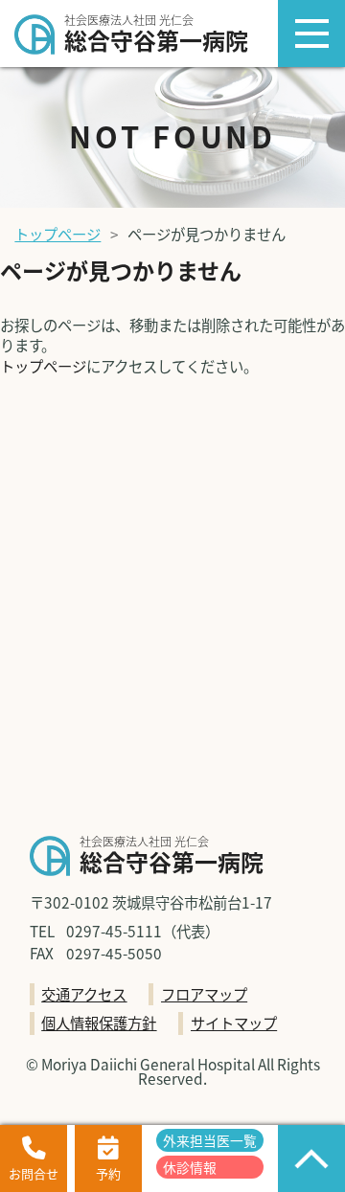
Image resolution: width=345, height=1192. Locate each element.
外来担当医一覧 (210, 1140)
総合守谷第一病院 (156, 35)
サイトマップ (234, 1022)
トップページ (57, 233)
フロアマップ (204, 993)
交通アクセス (83, 993)
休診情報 (190, 1167)
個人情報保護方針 (98, 1022)
